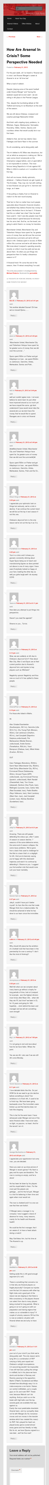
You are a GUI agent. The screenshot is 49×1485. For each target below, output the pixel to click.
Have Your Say (20, 18)
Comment (15, 1470)
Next (39, 36)
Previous (11, 36)
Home (9, 18)
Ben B (12, 300)
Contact (10, 29)
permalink (33, 273)
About (37, 23)
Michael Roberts (13, 273)
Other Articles (26, 23)
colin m (12, 939)
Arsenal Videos (12, 23)
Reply (13, 315)
